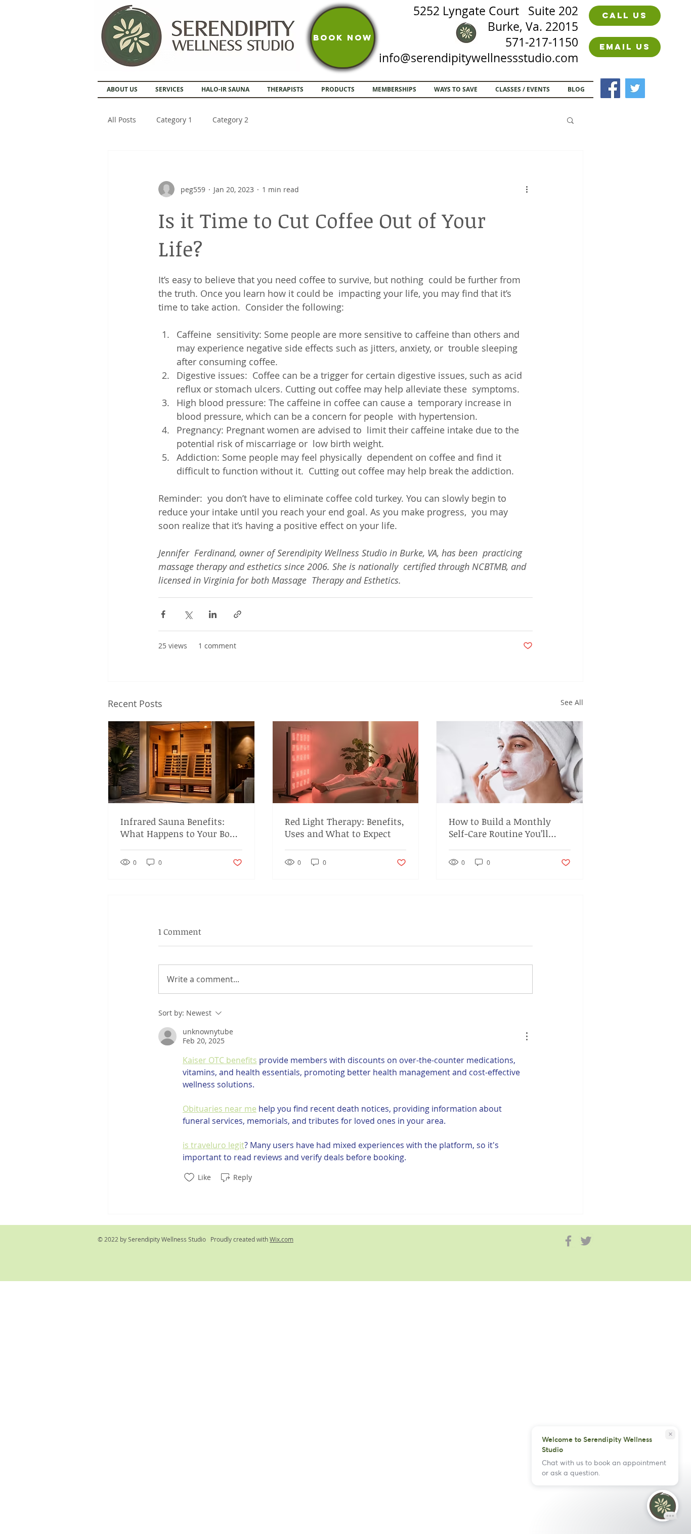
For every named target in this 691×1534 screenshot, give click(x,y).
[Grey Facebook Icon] (568, 1241)
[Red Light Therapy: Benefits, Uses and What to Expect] (346, 762)
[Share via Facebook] (163, 614)
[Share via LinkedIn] (213, 614)
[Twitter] (635, 88)
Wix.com (281, 1239)
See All (571, 702)
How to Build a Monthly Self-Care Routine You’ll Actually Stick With (500, 827)
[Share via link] (237, 614)
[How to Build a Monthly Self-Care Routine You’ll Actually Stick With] (510, 762)
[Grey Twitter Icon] (586, 1241)
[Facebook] (610, 88)
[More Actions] (527, 1036)
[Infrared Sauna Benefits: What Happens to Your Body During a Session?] (181, 762)
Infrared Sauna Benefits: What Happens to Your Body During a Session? (180, 827)
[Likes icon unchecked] (189, 1177)
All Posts (122, 119)
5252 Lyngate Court (470, 11)
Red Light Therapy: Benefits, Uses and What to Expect (344, 827)
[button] (570, 120)
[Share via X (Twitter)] (188, 614)
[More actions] (527, 189)
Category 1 (174, 119)
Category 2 (230, 119)
